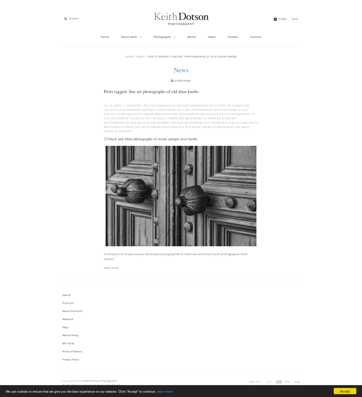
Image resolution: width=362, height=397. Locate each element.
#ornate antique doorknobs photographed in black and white (207, 122)
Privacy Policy (70, 359)
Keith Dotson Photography (100, 380)
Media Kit (67, 319)
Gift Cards (68, 343)
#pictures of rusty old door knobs (132, 127)
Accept (345, 391)
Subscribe (183, 80)
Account (255, 37)
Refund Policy (70, 335)
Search (66, 295)
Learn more (165, 391)
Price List (68, 303)
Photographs (162, 37)
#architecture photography (176, 114)
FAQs (65, 327)
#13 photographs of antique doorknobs (176, 105)
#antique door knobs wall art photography (176, 110)
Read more (111, 268)
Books (191, 37)
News (212, 37)
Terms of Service (72, 351)
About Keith (129, 37)
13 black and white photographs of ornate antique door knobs (150, 138)
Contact (233, 37)
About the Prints (72, 311)
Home (105, 37)
